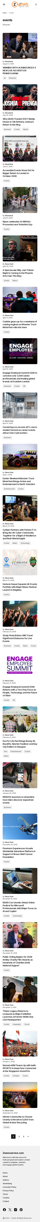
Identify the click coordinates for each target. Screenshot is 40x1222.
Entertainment (9, 489)
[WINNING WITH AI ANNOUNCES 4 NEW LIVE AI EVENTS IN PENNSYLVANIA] (20, 46)
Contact (6, 1201)
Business (12, 78)
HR (24, 386)
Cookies (6, 1198)
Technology (25, 543)
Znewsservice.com (13, 1152)
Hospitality (17, 1024)
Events (16, 129)
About (5, 1176)
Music (15, 280)
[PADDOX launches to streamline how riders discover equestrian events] (20, 775)
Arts (5, 751)
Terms (5, 1194)
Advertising (7, 1183)
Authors (6, 1180)
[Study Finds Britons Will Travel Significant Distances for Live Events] (20, 614)
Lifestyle (16, 1076)
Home (4, 13)
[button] (4, 4)
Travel (33, 646)
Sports (25, 129)
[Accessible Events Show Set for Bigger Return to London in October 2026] (20, 149)
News (15, 543)
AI (4, 78)
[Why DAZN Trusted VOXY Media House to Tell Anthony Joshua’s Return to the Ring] (20, 97)
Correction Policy (9, 1187)
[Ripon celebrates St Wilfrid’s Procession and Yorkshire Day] (20, 200)
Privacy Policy (8, 1190)
